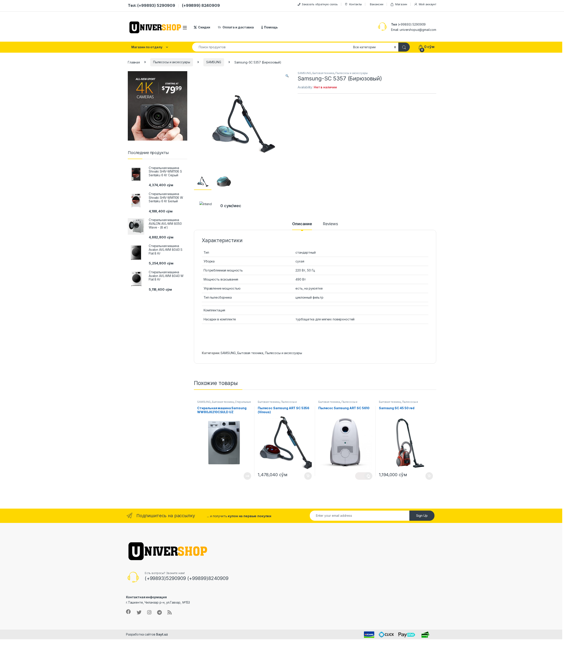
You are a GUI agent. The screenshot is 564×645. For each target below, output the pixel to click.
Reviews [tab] (330, 224)
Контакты (355, 4)
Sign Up (422, 515)
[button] (287, 76)
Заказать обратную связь (320, 4)
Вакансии (376, 4)
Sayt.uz (162, 634)
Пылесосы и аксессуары (171, 62)
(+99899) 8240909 (201, 5)
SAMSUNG (213, 62)
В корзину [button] (306, 476)
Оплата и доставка (238, 27)
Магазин (401, 4)
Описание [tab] (302, 224)
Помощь (271, 27)
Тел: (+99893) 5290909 (151, 5)
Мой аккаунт (427, 4)
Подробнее (242, 476)
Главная (134, 62)
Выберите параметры (363, 476)
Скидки (204, 27)
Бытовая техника (323, 73)
